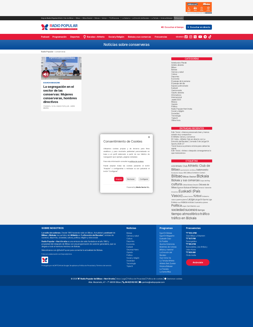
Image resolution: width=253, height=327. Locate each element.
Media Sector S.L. (143, 187)
